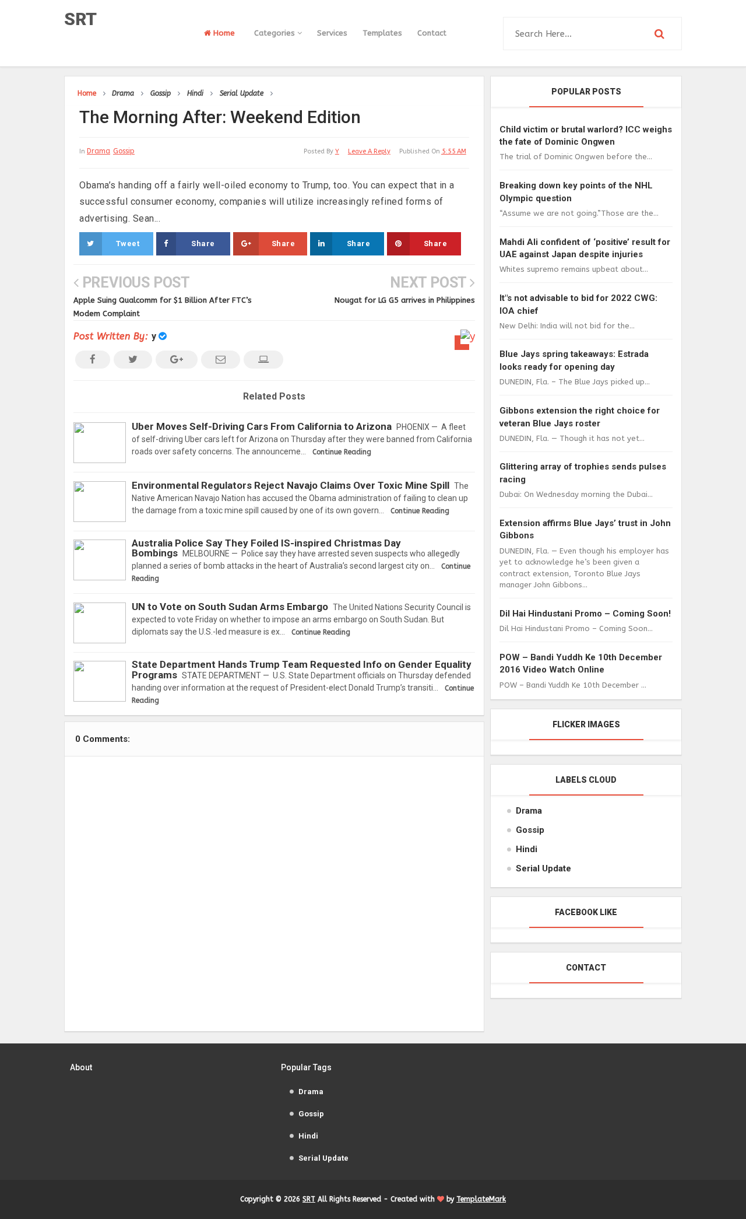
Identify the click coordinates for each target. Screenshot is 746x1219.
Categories (275, 33)
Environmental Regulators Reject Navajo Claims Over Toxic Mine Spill (290, 485)
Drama (98, 151)
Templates (382, 33)
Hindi (526, 849)
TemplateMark (481, 1199)
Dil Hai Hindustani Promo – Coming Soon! (585, 613)
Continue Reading (341, 452)
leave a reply (369, 151)
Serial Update (543, 868)
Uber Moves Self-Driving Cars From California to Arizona (262, 426)
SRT (80, 19)
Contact (431, 33)
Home (223, 33)
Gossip (124, 151)
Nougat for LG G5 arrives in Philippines (405, 300)
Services (332, 33)
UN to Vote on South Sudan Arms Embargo (230, 606)
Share (203, 243)
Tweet (128, 243)
